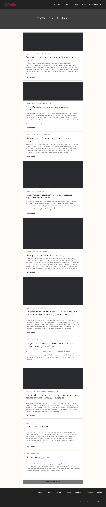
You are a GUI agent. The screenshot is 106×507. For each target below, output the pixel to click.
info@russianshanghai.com (9, 501)
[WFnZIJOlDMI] (53, 277)
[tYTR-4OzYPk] (53, 161)
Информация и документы (41, 391)
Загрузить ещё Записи (53, 482)
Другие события (30, 54)
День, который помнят (37, 426)
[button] (101, 4)
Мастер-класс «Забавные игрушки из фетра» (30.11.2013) (49, 139)
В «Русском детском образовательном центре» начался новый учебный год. (49, 345)
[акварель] (53, 33)
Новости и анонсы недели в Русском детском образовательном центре (49, 196)
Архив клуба (29, 391)
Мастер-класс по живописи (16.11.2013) (45, 255)
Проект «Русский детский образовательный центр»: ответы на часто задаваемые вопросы (52, 396)
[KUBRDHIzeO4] (53, 218)
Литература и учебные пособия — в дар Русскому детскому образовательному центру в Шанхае (51, 313)
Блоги (27, 339)
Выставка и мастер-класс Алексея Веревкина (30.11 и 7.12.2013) (52, 59)
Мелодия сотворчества (37, 457)
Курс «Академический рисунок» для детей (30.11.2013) (47, 108)
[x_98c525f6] (53, 369)
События (38, 54)
